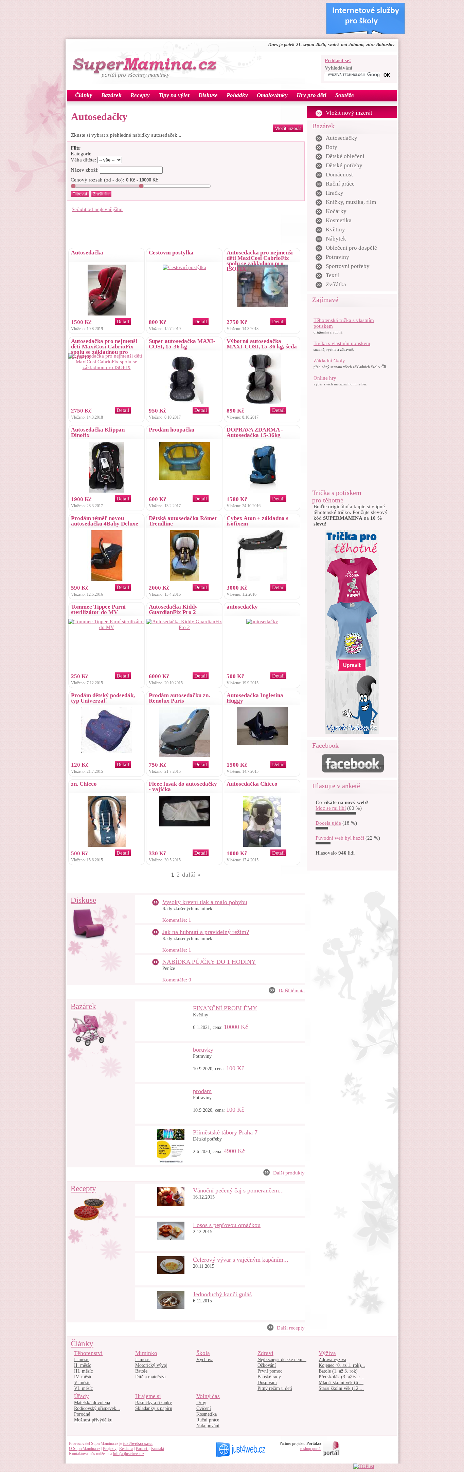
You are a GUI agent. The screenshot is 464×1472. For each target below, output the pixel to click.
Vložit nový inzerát (349, 113)
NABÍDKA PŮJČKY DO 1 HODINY (209, 961)
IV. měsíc (83, 1376)
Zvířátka (336, 284)
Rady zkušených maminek (187, 908)
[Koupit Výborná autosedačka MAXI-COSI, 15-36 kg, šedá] (262, 402)
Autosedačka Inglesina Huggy (255, 698)
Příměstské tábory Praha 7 (225, 1132)
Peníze (168, 968)
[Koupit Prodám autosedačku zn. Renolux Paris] (184, 755)
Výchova (204, 1359)
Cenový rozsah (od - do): (97, 180)
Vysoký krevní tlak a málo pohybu (204, 902)
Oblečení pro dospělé (351, 248)
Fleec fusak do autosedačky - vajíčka (183, 786)
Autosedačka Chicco (252, 784)
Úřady (81, 1396)
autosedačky (242, 607)
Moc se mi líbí (331, 808)
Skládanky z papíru (153, 1408)
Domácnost (339, 174)
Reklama (126, 1448)
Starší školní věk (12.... (341, 1388)
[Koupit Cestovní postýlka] (184, 267)
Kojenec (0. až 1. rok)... (342, 1365)
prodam (202, 1091)
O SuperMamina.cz (84, 1448)
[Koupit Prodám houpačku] (184, 478)
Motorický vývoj (151, 1365)
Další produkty (289, 1172)
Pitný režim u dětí (274, 1388)
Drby (201, 1402)
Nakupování (207, 1425)
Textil (333, 275)
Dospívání (267, 1382)
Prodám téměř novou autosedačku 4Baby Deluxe (104, 521)
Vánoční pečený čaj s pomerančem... (238, 1190)
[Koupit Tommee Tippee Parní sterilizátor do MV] (106, 627)
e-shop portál (310, 1448)
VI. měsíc (83, 1388)
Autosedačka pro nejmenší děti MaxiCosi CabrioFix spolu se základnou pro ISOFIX (260, 260)
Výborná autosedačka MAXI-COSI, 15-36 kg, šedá (262, 344)
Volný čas (208, 1396)
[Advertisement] (192, 18)
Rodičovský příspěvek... (97, 1408)
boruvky (203, 1049)
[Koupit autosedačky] (262, 621)
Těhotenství (88, 1353)
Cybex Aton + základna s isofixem (257, 521)
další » (191, 874)
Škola (203, 1353)
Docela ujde (328, 823)
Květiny (200, 1014)
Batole (141, 1371)
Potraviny (202, 1056)
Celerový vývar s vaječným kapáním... (240, 1259)
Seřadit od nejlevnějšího (97, 209)
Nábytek (336, 238)
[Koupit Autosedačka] (107, 314)
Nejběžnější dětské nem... (281, 1359)
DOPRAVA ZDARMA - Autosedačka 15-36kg (255, 432)
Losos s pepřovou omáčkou (227, 1225)
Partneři (142, 1448)
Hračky (334, 193)
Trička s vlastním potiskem (342, 343)
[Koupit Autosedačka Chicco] (262, 845)
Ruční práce (340, 183)
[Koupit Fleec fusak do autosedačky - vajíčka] (184, 824)
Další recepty (291, 1328)
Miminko (146, 1353)
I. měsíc (81, 1359)
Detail (123, 321)
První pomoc (269, 1371)
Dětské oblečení (345, 156)
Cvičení (203, 1408)
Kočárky (336, 211)
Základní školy (329, 360)
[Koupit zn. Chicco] (107, 845)
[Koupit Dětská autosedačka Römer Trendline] (184, 579)
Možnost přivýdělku (93, 1419)
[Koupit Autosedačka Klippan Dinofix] (106, 491)
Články (82, 1343)
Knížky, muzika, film (351, 202)
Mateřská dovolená (92, 1402)
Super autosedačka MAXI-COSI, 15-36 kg (182, 344)
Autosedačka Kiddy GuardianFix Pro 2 (173, 609)
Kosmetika (339, 220)
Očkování (266, 1365)
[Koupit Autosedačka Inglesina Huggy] (262, 743)
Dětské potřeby (207, 1139)
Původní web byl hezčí (340, 838)
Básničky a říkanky (153, 1402)
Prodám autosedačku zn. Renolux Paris (179, 698)
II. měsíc (82, 1365)
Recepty (83, 1188)
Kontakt (157, 1448)
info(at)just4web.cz (128, 1453)
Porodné (82, 1414)
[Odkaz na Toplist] (363, 1466)
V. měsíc (82, 1382)
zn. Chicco (84, 784)
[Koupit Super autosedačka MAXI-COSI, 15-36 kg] (184, 402)
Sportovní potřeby (348, 266)
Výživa (327, 1353)
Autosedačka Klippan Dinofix (98, 432)
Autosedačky (341, 138)
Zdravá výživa (332, 1359)
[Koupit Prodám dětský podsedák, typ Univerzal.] (106, 751)
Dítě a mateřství (150, 1376)
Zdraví (265, 1353)
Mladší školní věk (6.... (341, 1382)
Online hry (325, 378)
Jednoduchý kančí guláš (222, 1294)
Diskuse (83, 900)
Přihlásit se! (338, 60)
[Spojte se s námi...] (353, 770)
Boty (331, 147)
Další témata (292, 990)
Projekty (110, 1448)
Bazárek (83, 1006)
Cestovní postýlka (171, 252)
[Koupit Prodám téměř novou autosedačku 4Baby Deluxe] (106, 579)
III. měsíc (83, 1371)
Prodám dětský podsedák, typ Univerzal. (103, 698)
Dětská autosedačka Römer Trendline (183, 521)
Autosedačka (87, 252)
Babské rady (269, 1376)
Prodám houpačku (171, 429)
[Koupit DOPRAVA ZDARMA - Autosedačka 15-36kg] (262, 491)
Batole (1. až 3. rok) (338, 1371)
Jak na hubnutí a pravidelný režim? (205, 932)
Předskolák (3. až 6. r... (341, 1376)
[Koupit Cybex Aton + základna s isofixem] (262, 579)
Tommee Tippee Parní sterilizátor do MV (98, 609)
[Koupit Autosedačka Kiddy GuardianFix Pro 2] (184, 627)
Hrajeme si (148, 1396)
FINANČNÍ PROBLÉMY (225, 1008)
